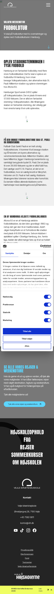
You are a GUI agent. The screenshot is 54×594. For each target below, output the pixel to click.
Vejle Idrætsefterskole (27, 566)
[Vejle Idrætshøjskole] (10, 5)
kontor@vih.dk (27, 523)
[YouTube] (16, 534)
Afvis (27, 346)
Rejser (27, 447)
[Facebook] (34, 534)
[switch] (47, 305)
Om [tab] (44, 253)
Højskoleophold (27, 432)
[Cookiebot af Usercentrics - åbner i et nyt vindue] (40, 246)
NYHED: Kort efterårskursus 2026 (22, 590)
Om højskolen (27, 462)
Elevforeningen (27, 554)
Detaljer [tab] (27, 253)
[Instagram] (28, 534)
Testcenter (27, 562)
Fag (27, 439)
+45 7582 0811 (27, 517)
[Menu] (48, 5)
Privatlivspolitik (27, 550)
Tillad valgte (27, 339)
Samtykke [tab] (9, 253)
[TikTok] (22, 534)
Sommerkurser (27, 455)
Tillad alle (27, 331)
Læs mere (40, 590)
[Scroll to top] (47, 585)
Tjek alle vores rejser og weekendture (22, 404)
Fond (27, 558)
